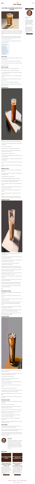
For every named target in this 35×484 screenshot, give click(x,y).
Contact (18, 480)
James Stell (10, 438)
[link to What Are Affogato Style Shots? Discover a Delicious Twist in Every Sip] (6, 457)
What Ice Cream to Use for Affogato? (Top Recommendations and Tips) (17, 464)
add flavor (3, 402)
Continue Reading (6, 474)
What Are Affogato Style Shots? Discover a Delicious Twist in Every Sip (6, 464)
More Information (29, 33)
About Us (9, 480)
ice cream (16, 418)
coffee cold (10, 178)
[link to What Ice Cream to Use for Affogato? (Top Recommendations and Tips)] (17, 457)
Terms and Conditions (23, 480)
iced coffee (3, 33)
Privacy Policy (14, 480)
